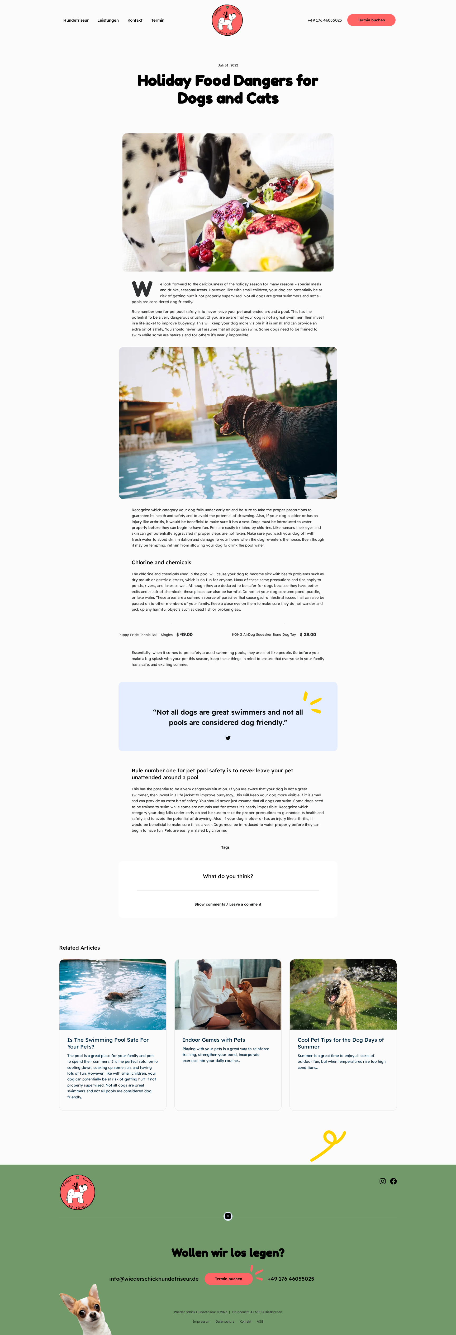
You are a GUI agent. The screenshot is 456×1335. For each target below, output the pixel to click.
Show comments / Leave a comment (228, 904)
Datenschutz (225, 1321)
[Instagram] (382, 1181)
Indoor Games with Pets (214, 1039)
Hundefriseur (76, 20)
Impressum (201, 1321)
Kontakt (134, 20)
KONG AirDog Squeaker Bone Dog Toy (264, 634)
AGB (260, 1321)
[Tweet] (228, 738)
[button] (213, 117)
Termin (157, 20)
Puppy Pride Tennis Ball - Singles (145, 635)
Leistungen (108, 20)
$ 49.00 (185, 634)
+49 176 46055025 (325, 20)
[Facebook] (393, 1181)
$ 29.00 (308, 634)
